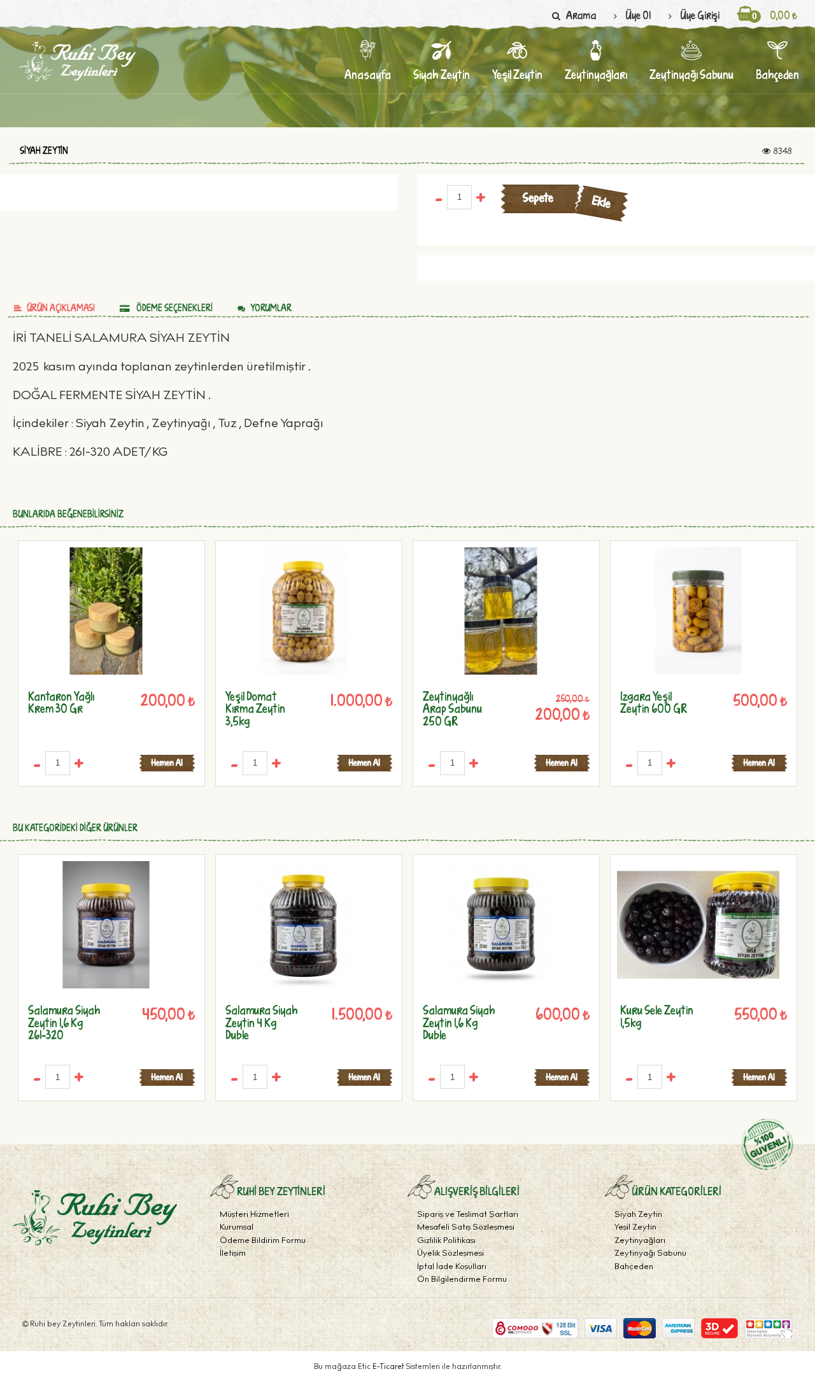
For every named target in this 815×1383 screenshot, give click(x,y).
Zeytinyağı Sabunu (650, 1254)
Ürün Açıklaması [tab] (61, 307)
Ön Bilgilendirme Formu (462, 1280)
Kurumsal (236, 1228)
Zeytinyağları (639, 1241)
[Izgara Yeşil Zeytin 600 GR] (698, 611)
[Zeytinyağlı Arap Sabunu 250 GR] (500, 611)
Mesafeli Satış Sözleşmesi (465, 1228)
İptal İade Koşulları (451, 1267)
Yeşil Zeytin (635, 1228)
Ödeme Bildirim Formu (263, 1241)
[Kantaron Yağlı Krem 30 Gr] (106, 611)
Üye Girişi (699, 15)
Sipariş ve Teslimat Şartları (467, 1215)
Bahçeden (633, 1267)
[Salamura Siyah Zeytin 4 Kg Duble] (303, 925)
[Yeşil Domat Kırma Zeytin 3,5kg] (303, 611)
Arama (581, 15)
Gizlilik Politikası (446, 1241)
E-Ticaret (389, 1367)
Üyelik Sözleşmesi (450, 1254)
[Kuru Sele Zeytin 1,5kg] (698, 925)
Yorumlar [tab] (271, 307)
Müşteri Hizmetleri (254, 1215)
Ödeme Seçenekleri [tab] (173, 307)
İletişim (233, 1254)
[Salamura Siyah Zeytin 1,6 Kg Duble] (500, 925)
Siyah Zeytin (44, 151)
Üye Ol (638, 15)
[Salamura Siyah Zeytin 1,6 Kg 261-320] (106, 925)
